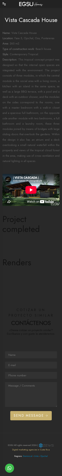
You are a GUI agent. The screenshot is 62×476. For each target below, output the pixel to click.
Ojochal (44, 456)
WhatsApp (9, 468)
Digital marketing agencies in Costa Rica (31, 449)
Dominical (27, 456)
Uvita (36, 456)
